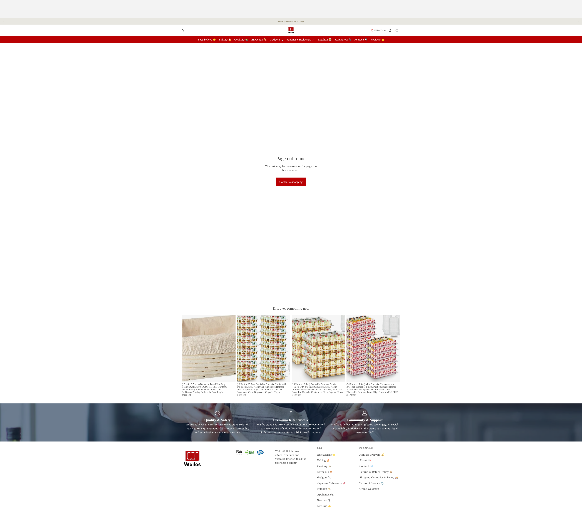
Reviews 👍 (324, 506)
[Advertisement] (291, 9)
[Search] (182, 30)
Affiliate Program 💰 (371, 455)
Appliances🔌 (325, 494)
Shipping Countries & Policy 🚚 (378, 477)
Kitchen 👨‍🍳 (324, 489)
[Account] (390, 30)
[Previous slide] (3, 21)
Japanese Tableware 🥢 (331, 483)
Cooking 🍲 (324, 466)
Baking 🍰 (323, 460)
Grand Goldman (369, 489)
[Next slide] (578, 21)
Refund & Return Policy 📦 (375, 472)
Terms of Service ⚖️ (371, 483)
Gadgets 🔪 (324, 477)
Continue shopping (291, 182)
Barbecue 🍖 (325, 472)
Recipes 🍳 (323, 500)
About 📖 (365, 460)
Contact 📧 (366, 466)
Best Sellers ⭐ (326, 455)
